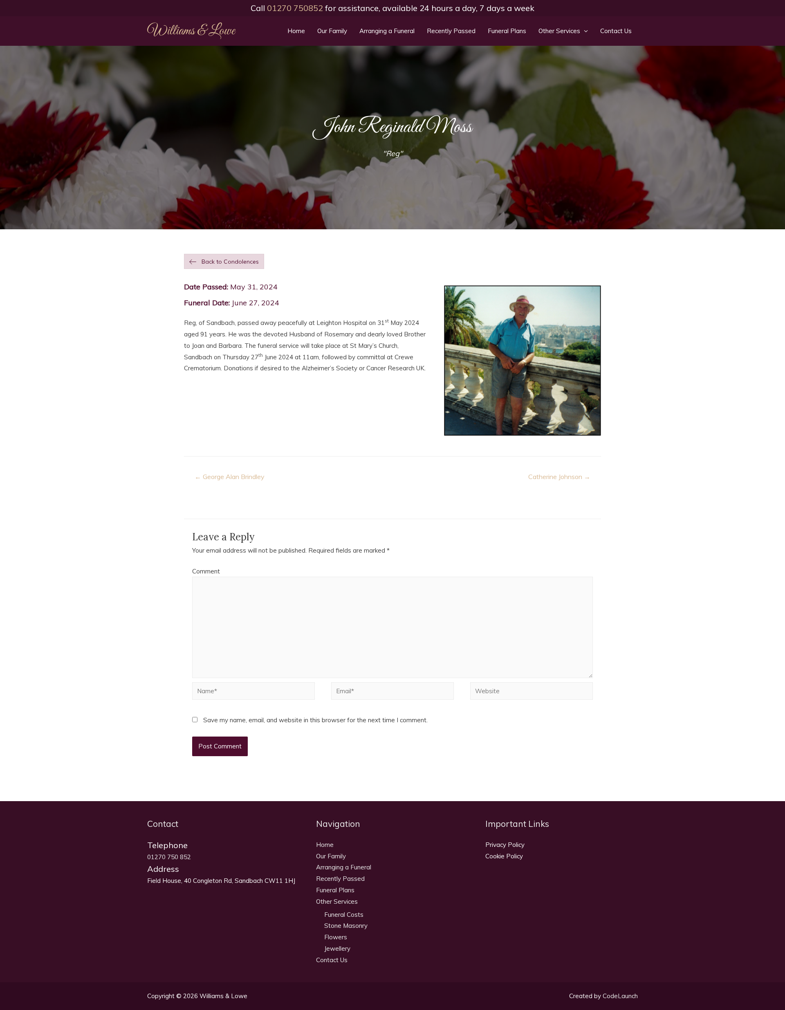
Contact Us (616, 31)
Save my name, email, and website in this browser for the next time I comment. (315, 720)
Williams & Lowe (191, 31)
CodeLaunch (620, 996)
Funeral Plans (507, 31)
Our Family (332, 31)
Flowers (335, 937)
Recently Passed (451, 31)
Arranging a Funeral (387, 31)
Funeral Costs (343, 914)
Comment (206, 571)
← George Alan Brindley (229, 477)
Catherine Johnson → (559, 477)
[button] (224, 261)
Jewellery (337, 948)
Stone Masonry (346, 925)
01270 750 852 (169, 857)
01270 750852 (295, 8)
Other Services (559, 31)
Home (296, 31)
